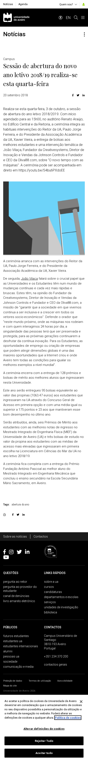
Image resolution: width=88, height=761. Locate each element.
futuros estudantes (16, 636)
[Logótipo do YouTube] (6, 558)
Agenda (23, 4)
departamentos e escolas (61, 597)
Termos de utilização (40, 680)
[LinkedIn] (83, 95)
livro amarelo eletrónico (19, 601)
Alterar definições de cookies (44, 728)
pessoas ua (11, 656)
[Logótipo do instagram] (11, 552)
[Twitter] (78, 95)
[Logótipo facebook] (4, 552)
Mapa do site (10, 685)
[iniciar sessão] (83, 4)
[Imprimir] (5, 514)
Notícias (8, 4)
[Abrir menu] (83, 18)
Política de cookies (68, 717)
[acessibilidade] (61, 17)
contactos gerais (55, 664)
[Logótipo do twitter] (19, 552)
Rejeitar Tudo (44, 740)
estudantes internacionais (20, 646)
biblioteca (50, 612)
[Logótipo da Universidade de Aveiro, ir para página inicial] (16, 18)
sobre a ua (51, 581)
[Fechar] (81, 701)
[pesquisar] (76, 17)
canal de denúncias (16, 596)
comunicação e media (18, 666)
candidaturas (53, 592)
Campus (9, 59)
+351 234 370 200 (56, 656)
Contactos (41, 536)
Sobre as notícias (15, 536)
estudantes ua (12, 641)
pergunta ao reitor (15, 581)
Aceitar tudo (44, 753)
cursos (49, 586)
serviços (50, 602)
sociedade (10, 661)
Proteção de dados (12, 680)
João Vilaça (29, 279)
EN (68, 17)
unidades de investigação (61, 607)
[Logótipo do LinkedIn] (27, 552)
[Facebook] (73, 95)
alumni (7, 651)
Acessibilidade (65, 680)
